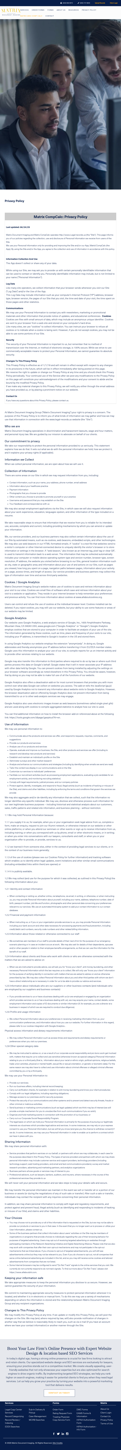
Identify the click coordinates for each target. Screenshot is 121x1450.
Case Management (37, 1416)
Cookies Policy (56, 857)
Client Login (114, 3)
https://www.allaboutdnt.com (23, 1272)
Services (9, 1403)
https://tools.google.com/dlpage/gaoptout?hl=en (34, 717)
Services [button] (24, 10)
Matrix (103, 1403)
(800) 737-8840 (85, 3)
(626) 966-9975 (68, 3)
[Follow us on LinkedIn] (62, 1434)
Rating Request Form (62, 1413)
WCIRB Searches (37, 1420)
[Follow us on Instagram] (67, 1434)
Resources (74, 10)
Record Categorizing (14, 1416)
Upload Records (100, 3)
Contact (49, 16)
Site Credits (58, 1443)
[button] (59, 1393)
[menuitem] (102, 3)
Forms (56, 1403)
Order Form (58, 1410)
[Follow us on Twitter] (58, 1434)
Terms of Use (106, 1424)
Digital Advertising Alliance (79, 1244)
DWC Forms (82, 1410)
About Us (61, 10)
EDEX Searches (12, 1427)
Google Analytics (32, 623)
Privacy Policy (89, 10)
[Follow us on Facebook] (53, 1434)
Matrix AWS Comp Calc (31, 16)
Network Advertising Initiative (49, 1244)
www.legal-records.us (60, 419)
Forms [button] (51, 10)
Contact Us (105, 1416)
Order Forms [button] (38, 10)
